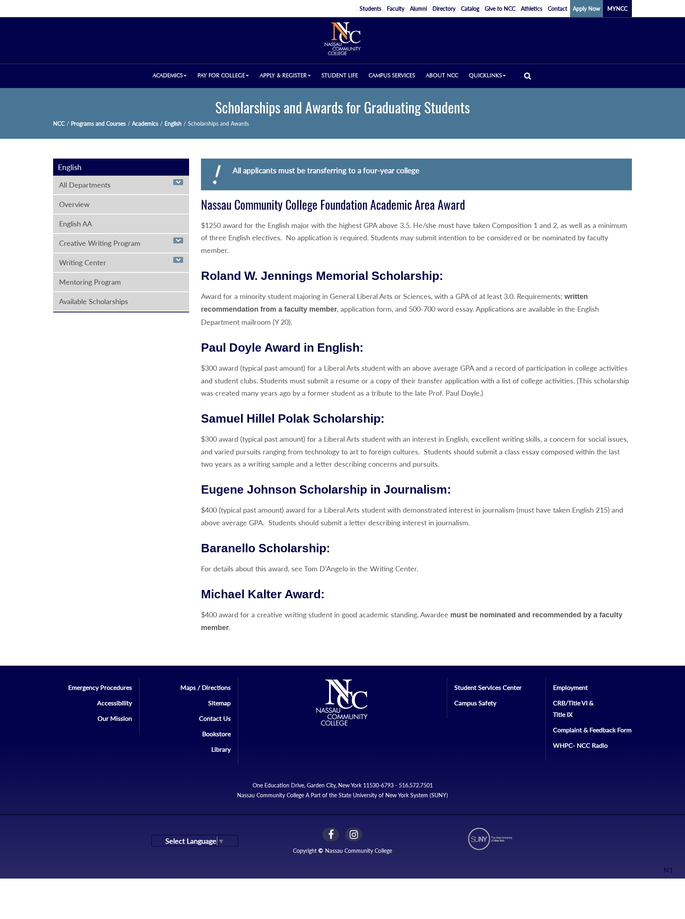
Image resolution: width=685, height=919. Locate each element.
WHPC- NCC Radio (580, 745)
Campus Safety (475, 702)
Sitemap (219, 702)
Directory (443, 8)
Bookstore (216, 733)
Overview (74, 204)
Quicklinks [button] (485, 75)
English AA (75, 223)
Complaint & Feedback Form (592, 729)
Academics (145, 123)
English (173, 123)
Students (370, 8)
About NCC (442, 75)
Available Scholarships (93, 301)
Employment (570, 687)
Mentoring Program (90, 282)
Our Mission (115, 718)
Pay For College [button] (221, 75)
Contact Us (215, 718)
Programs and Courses (98, 123)
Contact (557, 8)
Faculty (395, 8)
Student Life (339, 75)
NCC (59, 123)
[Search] (527, 75)
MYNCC (617, 8)
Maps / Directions (205, 687)
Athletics (531, 8)
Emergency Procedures (100, 687)
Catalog (470, 8)
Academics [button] (168, 75)
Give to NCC (500, 8)
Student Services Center (488, 687)
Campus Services (392, 75)
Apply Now (586, 8)
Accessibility (114, 702)
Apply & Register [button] (283, 75)
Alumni (418, 8)
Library (221, 749)
